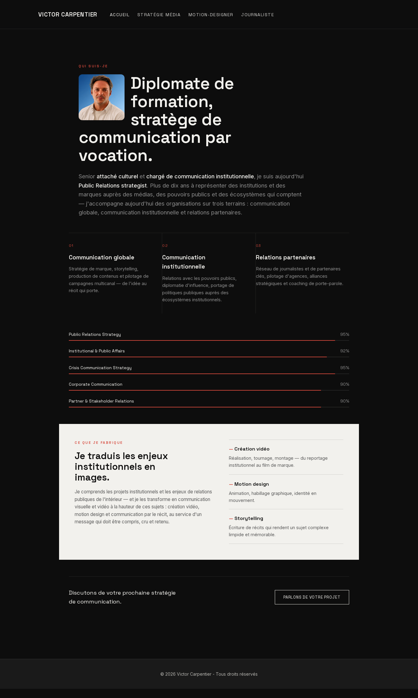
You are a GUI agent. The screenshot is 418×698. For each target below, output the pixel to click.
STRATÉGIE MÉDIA (159, 14)
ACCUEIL (119, 14)
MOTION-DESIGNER (210, 14)
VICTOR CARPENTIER (67, 14)
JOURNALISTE (257, 14)
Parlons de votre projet (312, 597)
